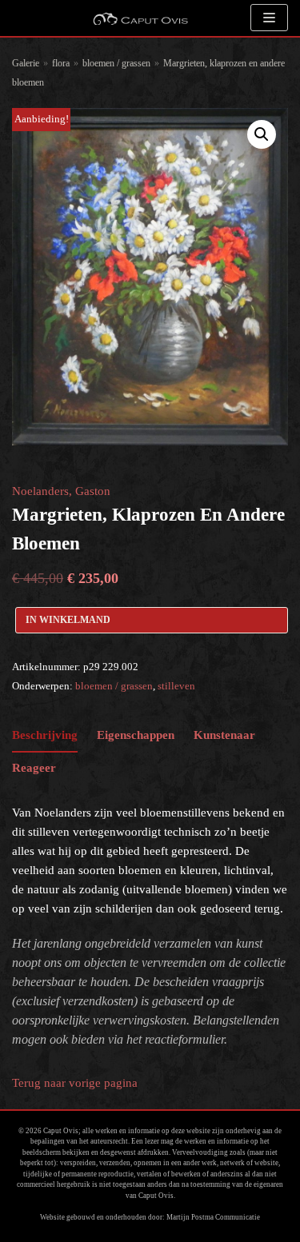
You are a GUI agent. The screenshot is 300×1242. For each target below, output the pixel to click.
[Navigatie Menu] (269, 17)
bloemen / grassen (116, 63)
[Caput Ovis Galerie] (140, 18)
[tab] (45, 736)
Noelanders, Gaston (61, 491)
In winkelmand (68, 619)
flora (61, 63)
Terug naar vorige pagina (75, 1082)
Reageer (34, 767)
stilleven (176, 686)
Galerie (25, 63)
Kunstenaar (224, 735)
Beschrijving (45, 735)
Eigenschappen (135, 735)
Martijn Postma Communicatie (213, 1217)
